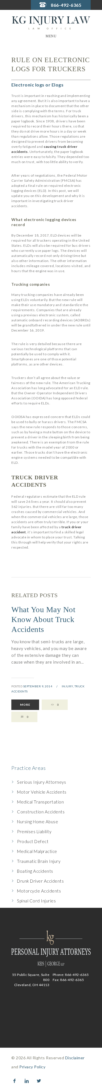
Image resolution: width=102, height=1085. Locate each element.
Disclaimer (75, 1057)
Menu (51, 36)
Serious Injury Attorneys (41, 782)
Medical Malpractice (37, 851)
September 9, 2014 (37, 686)
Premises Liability (34, 831)
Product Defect (32, 841)
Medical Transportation (40, 801)
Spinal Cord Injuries (36, 900)
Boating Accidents (35, 871)
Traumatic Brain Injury (38, 861)
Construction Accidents (41, 811)
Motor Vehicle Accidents (42, 791)
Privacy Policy (32, 1066)
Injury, (68, 686)
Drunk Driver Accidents (40, 880)
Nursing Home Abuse (37, 821)
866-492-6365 (66, 5)
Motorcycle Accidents (39, 890)
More (25, 704)
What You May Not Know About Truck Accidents (43, 619)
